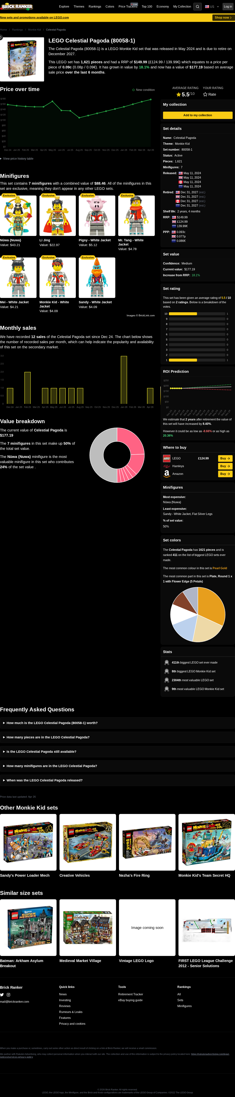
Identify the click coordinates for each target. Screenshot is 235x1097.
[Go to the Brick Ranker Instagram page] (8, 995)
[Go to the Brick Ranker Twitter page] (2, 995)
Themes (79, 6)
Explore (64, 6)
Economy (163, 6)
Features (65, 1017)
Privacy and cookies (72, 1023)
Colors (110, 6)
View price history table (18, 158)
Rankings (95, 6)
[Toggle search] (197, 6)
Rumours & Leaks (70, 1012)
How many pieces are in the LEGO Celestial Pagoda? (48, 737)
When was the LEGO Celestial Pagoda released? (45, 780)
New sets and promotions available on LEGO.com (34, 17)
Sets (180, 1000)
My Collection (182, 6)
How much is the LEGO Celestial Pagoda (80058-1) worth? (52, 723)
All (179, 994)
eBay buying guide (130, 1000)
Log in (228, 6)
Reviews (64, 1006)
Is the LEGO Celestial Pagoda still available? (41, 751)
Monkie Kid (34, 29)
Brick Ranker (11, 987)
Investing (65, 1000)
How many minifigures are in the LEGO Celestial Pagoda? (52, 766)
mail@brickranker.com (14, 1001)
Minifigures (184, 1006)
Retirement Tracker (130, 994)
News (63, 994)
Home (3, 29)
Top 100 (147, 6)
